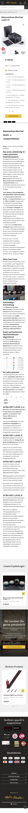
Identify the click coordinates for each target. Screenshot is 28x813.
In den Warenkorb (13, 116)
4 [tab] (17, 706)
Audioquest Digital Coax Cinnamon (13, 695)
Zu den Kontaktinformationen (14, 647)
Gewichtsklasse (9, 74)
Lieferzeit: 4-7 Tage (12, 70)
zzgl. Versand (12, 61)
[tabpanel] (14, 589)
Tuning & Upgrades (19, 10)
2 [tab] (14, 706)
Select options (23, 593)
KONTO (24, 3)
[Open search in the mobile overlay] (14, 7)
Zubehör (11, 10)
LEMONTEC (14, 804)
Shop (1, 10)
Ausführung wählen (23, 690)
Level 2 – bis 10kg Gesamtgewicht (15, 77)
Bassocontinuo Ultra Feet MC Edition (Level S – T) (13, 598)
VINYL (5, 10)
